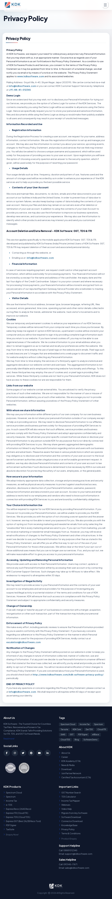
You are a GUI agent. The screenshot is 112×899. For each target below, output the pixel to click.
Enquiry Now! (12, 834)
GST (72, 734)
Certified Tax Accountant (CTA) (76, 777)
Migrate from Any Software (74, 813)
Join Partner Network (71, 773)
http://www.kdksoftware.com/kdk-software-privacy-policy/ (68, 674)
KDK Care (77, 729)
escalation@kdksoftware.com (23, 642)
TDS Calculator (68, 796)
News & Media (68, 765)
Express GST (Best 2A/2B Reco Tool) (23, 821)
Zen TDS (89, 729)
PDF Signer (83, 734)
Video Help (66, 809)
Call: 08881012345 (68, 850)
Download (66, 769)
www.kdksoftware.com (30, 76)
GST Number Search (71, 792)
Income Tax (85, 724)
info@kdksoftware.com (22, 85)
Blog (77, 740)
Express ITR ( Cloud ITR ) (17, 813)
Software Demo (90, 740)
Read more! (9, 738)
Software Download (71, 817)
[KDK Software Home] (13, 4)
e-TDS (9, 804)
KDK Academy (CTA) (70, 761)
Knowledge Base (69, 825)
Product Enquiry (69, 838)
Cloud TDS (65, 740)
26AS (63, 734)
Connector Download (72, 821)
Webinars (65, 804)
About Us (65, 753)
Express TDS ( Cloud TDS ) (18, 817)
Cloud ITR (101, 729)
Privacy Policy (68, 829)
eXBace (95, 734)
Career (64, 757)
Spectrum (98, 724)
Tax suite (64, 729)
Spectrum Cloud (68, 724)
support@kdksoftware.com (78, 853)
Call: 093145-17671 (68, 864)
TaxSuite (10, 829)
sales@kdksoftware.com (77, 867)
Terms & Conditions (70, 833)
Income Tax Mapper (70, 800)
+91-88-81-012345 (20, 89)
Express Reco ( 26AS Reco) (18, 809)
